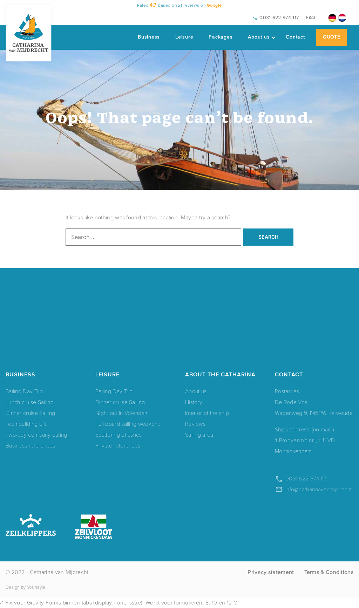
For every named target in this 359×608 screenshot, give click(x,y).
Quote (331, 37)
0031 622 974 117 (279, 17)
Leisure (184, 37)
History (193, 401)
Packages (220, 37)
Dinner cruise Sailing (30, 412)
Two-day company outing (36, 434)
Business (149, 37)
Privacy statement (271, 572)
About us (259, 37)
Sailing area (199, 434)
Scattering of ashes (118, 434)
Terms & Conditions (328, 572)
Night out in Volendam (122, 412)
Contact (295, 37)
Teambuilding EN (26, 423)
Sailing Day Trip (24, 391)
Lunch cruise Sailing (30, 401)
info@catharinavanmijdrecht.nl (321, 489)
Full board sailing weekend (128, 423)
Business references (30, 445)
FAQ (310, 17)
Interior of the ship (207, 412)
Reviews (195, 423)
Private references (117, 445)
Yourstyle (36, 587)
